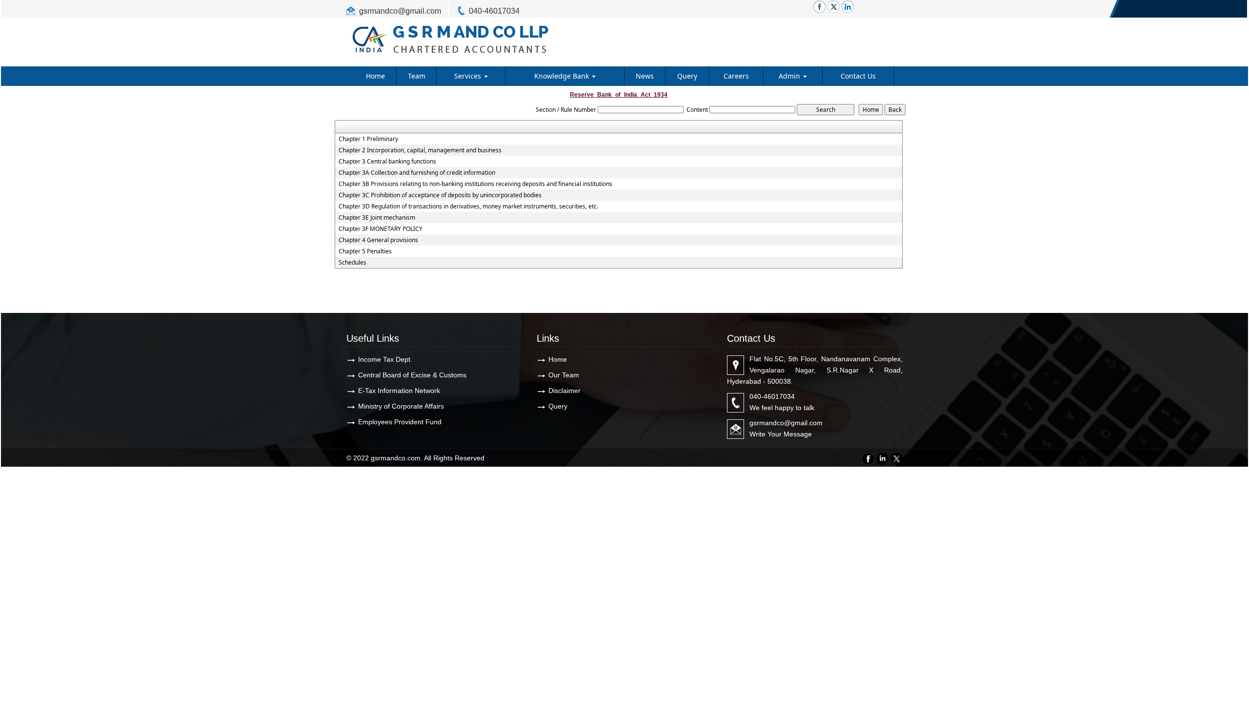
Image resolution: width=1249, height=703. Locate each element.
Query (687, 76)
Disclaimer (564, 390)
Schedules (352, 263)
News (645, 76)
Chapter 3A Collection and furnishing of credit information (417, 173)
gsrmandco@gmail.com (400, 11)
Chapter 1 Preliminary (368, 139)
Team (416, 76)
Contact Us (858, 76)
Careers (736, 76)
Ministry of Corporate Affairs (401, 406)
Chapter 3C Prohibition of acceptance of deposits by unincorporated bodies (440, 195)
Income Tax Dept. (385, 359)
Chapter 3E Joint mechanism (377, 218)
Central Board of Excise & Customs (412, 375)
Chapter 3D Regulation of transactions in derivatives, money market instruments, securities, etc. (468, 206)
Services (468, 76)
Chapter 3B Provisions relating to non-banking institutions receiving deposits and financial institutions (475, 184)
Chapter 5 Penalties (365, 251)
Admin (790, 76)
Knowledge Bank (562, 76)
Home (375, 76)
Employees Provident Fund (400, 422)
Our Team (563, 375)
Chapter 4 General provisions (378, 240)
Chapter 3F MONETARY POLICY (381, 229)
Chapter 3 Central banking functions (387, 161)
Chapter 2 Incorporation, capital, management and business (420, 150)
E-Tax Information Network (399, 390)
